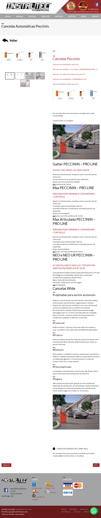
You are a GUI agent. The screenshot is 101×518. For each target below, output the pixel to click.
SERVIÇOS (32, 16)
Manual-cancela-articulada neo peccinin (69, 74)
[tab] (76, 449)
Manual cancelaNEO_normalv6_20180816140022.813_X (75, 69)
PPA (37, 493)
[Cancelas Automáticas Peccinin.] (24, 50)
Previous (6, 465)
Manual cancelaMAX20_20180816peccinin (70, 79)
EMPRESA (19, 16)
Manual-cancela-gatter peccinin (66, 64)
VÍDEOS (83, 16)
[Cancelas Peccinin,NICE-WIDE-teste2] (25, 83)
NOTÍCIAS (72, 16)
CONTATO (95, 16)
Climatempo (37, 488)
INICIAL (8, 16)
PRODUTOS (45, 16)
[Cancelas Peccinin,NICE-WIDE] (30, 75)
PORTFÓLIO (59, 16)
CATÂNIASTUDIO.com (23, 509)
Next (96, 465)
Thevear (53, 493)
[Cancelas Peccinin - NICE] (20, 75)
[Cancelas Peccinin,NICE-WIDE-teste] (40, 75)
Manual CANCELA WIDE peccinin (65, 84)
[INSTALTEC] (29, 10)
